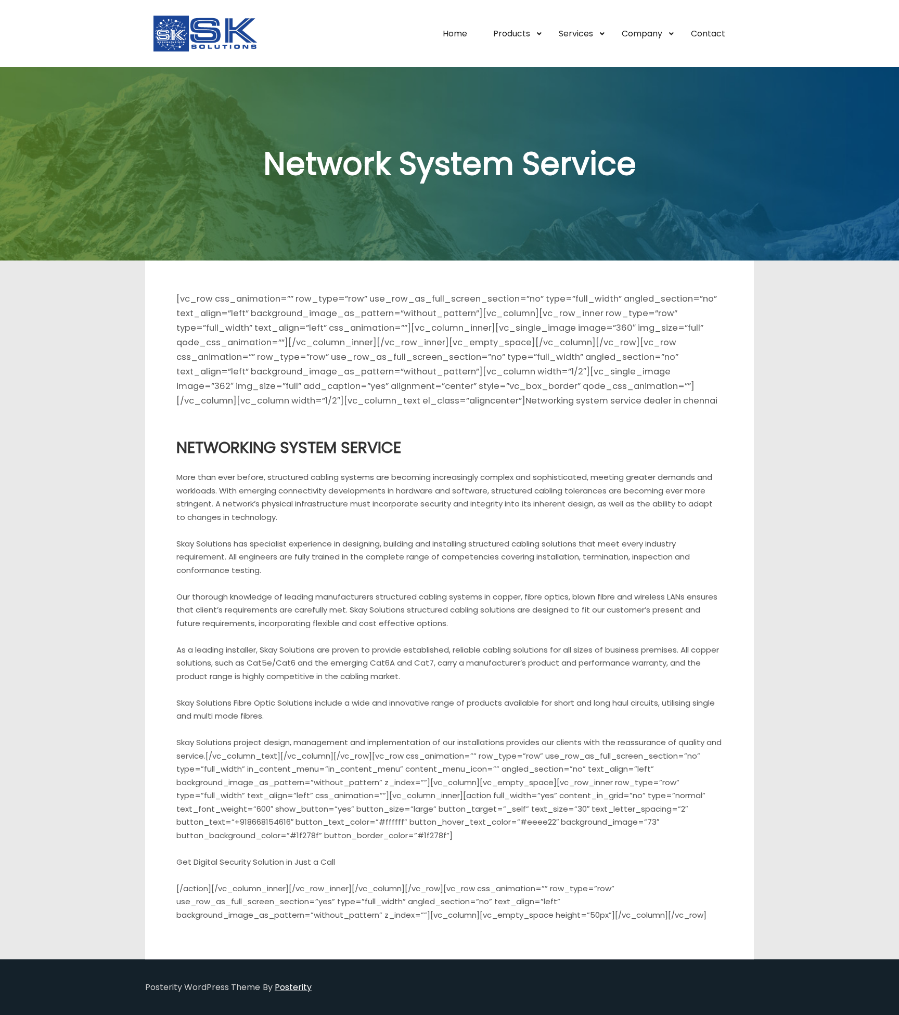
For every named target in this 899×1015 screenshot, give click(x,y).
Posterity (293, 987)
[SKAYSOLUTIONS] (205, 33)
